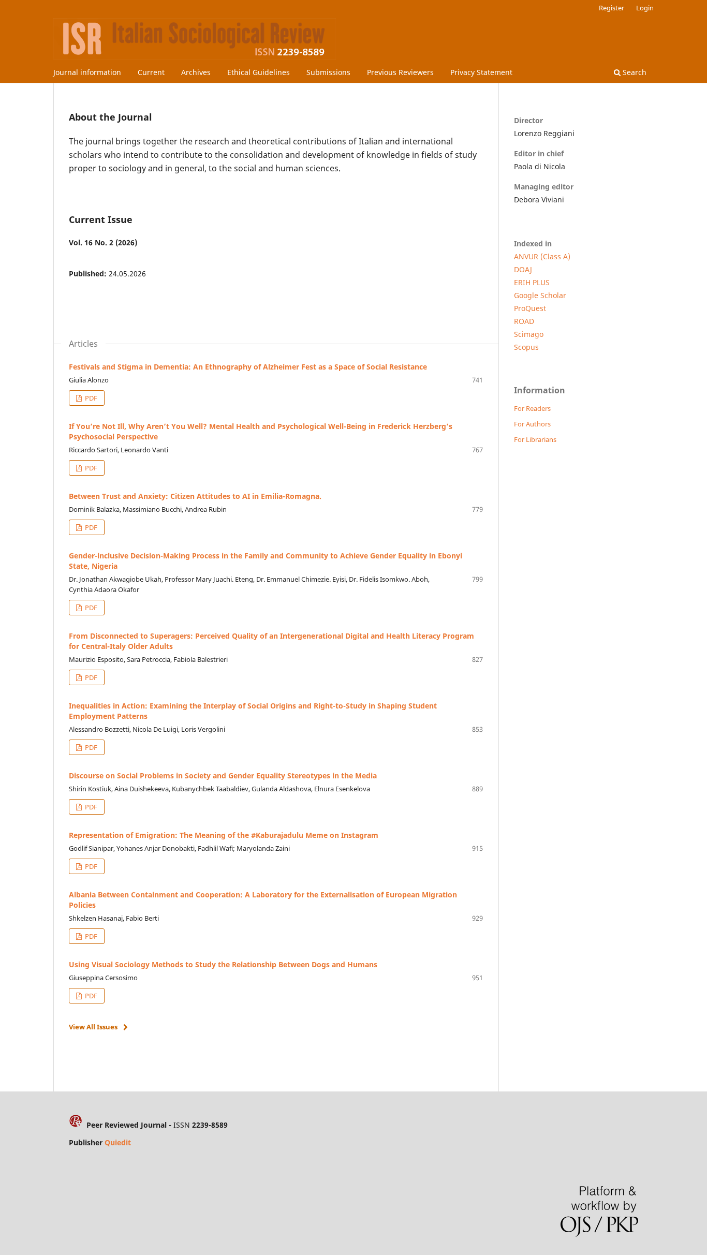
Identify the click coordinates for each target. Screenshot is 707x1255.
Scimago (528, 334)
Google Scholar (540, 295)
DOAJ (523, 269)
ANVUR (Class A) (542, 256)
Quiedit (118, 1142)
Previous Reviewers (400, 72)
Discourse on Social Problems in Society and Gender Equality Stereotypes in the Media (223, 775)
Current (151, 72)
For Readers (532, 408)
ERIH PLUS (532, 282)
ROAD (524, 321)
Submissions (328, 72)
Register (611, 7)
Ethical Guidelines (258, 72)
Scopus (526, 347)
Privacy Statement (481, 72)
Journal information (87, 72)
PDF (90, 398)
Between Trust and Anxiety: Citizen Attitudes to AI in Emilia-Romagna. (195, 496)
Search (633, 72)
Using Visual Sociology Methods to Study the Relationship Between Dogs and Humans (223, 964)
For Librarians (535, 439)
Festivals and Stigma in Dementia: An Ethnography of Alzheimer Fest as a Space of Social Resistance (248, 367)
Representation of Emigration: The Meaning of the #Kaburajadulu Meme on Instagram (223, 835)
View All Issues (93, 1026)
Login (645, 7)
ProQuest (530, 308)
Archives (196, 72)
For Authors (532, 424)
